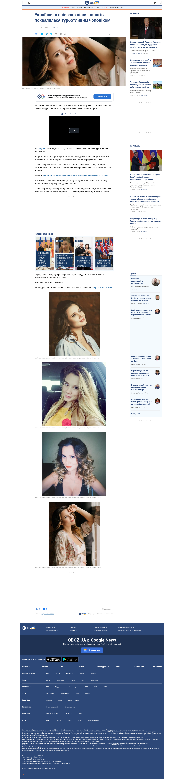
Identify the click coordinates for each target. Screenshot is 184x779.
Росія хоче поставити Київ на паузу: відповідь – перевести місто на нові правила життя (141, 312)
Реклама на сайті (52, 630)
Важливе (134, 13)
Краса (69, 720)
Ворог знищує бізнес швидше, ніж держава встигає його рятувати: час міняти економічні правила (140, 373)
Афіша (48, 720)
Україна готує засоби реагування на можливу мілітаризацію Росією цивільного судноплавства (146, 207)
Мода (79, 720)
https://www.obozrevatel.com (92, 730)
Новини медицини (52, 714)
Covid (80, 714)
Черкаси (93, 673)
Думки (133, 273)
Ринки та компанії (52, 707)
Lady (89, 614)
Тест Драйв (50, 693)
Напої (60, 700)
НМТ (105, 687)
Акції (77, 693)
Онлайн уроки (73, 687)
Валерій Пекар (135, 407)
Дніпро (82, 673)
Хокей (73, 680)
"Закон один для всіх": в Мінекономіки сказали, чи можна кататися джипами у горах (140, 63)
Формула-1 (94, 680)
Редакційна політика (48, 614)
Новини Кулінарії (73, 700)
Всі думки (135, 414)
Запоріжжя (69, 673)
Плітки (59, 720)
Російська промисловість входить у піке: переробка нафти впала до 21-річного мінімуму (139, 281)
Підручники (59, 687)
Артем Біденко (135, 378)
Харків (57, 673)
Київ (47, 673)
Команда (73, 627)
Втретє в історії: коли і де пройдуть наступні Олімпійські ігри (141, 387)
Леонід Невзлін (135, 364)
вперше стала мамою (102, 287)
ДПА (86, 687)
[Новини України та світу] (82, 614)
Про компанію (50, 627)
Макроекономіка (70, 707)
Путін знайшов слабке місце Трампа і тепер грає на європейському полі (141, 401)
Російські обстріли (116, 7)
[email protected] (47, 763)
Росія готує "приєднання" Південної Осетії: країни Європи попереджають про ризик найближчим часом (146, 177)
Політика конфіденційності (126, 627)
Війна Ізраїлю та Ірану (91, 7)
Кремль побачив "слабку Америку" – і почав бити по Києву (141, 358)
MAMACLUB (68, 714)
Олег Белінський (136, 318)
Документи (73, 630)
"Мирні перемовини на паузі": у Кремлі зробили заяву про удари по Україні (145, 221)
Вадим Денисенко (136, 304)
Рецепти (49, 700)
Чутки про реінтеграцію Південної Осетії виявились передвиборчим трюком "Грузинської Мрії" (143, 185)
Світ (61, 667)
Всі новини (157, 667)
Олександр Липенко (137, 393)
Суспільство (139, 667)
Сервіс (87, 693)
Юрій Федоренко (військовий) (140, 286)
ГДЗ (47, 687)
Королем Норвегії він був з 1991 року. (143, 51)
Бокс (82, 680)
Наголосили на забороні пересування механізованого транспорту (140, 71)
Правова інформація (100, 627)
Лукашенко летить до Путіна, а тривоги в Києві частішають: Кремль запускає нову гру (141, 298)
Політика (44, 667)
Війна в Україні (76, 7)
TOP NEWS (135, 145)
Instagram (40, 148)
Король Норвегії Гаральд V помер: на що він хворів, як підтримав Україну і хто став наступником (145, 44)
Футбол (48, 680)
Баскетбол (60, 680)
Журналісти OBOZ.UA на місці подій (129, 630)
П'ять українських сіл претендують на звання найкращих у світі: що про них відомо (140, 85)
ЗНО (95, 687)
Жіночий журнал (93, 720)
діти (42, 25)
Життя (81, 667)
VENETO (104, 7)
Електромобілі (64, 693)
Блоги (118, 667)
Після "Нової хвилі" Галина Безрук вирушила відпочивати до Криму (75, 175)
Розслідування (103, 667)
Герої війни (65, 7)
